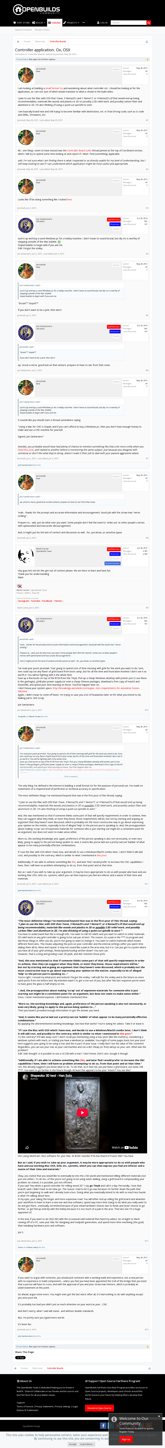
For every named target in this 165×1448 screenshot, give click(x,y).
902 (145, 221)
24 (146, 71)
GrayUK (21, 716)
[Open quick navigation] (147, 41)
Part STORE (23, 22)
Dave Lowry (32, 1247)
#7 (147, 458)
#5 (147, 315)
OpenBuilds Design (31, 1426)
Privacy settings (62, 1406)
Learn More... (87, 1444)
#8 (147, 538)
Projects (72, 22)
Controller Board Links (79, 150)
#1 (147, 120)
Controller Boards (36, 54)
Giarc (20, 1247)
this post (102, 855)
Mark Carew (42, 548)
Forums (56, 22)
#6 (147, 370)
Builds (39, 22)
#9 (147, 608)
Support (21, 1402)
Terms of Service (25, 1406)
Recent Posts (42, 29)
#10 (146, 710)
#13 (146, 1329)
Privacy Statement (44, 1406)
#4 (147, 254)
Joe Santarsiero (44, 219)
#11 (146, 884)
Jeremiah (59, 54)
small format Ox (54, 88)
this (74, 861)
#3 (147, 208)
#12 (146, 1241)
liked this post (25, 449)
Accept (72, 1444)
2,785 (145, 551)
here (69, 199)
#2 (147, 169)
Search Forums (23, 29)
